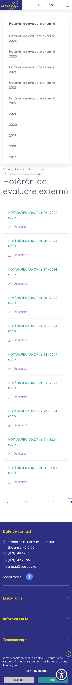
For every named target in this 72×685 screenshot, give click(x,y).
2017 (12, 157)
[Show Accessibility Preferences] (61, 674)
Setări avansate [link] (36, 671)
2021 (12, 114)
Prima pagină (11, 169)
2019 (12, 135)
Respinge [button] (19, 680)
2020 (13, 125)
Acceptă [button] (53, 680)
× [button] (69, 653)
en (59, 5)
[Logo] (12, 5)
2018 (12, 146)
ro (51, 5)
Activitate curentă (33, 169)
